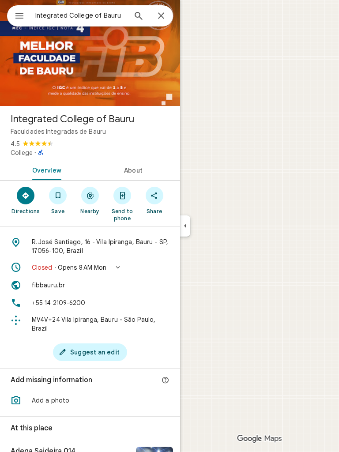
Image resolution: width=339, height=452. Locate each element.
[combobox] (80, 15)
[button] (90, 267)
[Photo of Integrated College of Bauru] (90, 53)
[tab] (45, 169)
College (22, 153)
